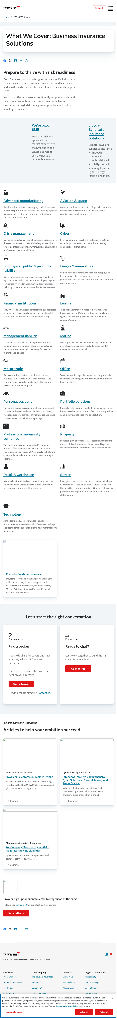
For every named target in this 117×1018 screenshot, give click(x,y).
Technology (12, 514)
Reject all (104, 1012)
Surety (65, 475)
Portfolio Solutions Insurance (24, 574)
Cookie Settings (92, 982)
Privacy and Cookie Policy (67, 1006)
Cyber (64, 233)
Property (67, 434)
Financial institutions (20, 303)
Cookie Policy (91, 988)
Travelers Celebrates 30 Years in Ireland (29, 777)
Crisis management (18, 233)
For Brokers (8, 988)
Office (65, 369)
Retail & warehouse (18, 475)
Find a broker (21, 684)
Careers (37, 988)
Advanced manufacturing (23, 201)
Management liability (20, 336)
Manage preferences (13, 1012)
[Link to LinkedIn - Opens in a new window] (106, 954)
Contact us (44, 693)
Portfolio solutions (75, 401)
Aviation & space (73, 201)
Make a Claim (68, 988)
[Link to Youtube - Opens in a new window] (111, 954)
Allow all (84, 1012)
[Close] (112, 998)
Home (6, 17)
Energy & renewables (76, 266)
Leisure (65, 303)
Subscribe (18, 913)
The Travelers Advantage (42, 977)
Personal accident (17, 401)
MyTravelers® (69, 982)
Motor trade (13, 369)
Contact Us (68, 977)
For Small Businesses (12, 982)
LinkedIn (20, 905)
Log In (100, 8)
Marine (65, 336)
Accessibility (90, 977)
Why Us (35, 982)
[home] (11, 7)
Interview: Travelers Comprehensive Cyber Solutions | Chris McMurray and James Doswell (85, 780)
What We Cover (10, 977)
